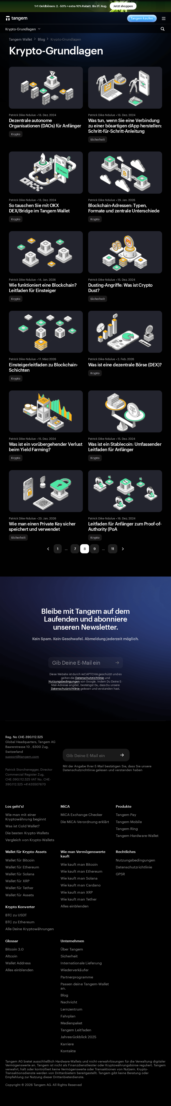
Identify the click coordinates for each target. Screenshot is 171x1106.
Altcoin (11, 955)
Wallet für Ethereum (22, 866)
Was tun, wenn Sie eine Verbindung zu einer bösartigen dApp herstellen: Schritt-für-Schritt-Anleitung (125, 126)
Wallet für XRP (17, 880)
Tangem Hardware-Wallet (137, 835)
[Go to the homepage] (16, 18)
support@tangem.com (22, 756)
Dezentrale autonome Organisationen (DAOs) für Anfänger (45, 123)
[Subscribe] (117, 662)
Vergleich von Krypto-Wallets (29, 839)
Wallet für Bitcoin (20, 859)
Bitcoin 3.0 (14, 948)
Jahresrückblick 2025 (78, 1036)
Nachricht (69, 1001)
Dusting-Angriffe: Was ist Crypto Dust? (120, 287)
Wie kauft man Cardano (81, 884)
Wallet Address (18, 962)
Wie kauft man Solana (79, 878)
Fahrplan (68, 1015)
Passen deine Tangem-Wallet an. (85, 985)
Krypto (15, 134)
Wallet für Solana (19, 873)
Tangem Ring (127, 828)
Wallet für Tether (19, 887)
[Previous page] (48, 548)
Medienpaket (72, 1022)
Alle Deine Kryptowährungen (29, 928)
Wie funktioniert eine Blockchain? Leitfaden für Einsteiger (42, 287)
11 (112, 549)
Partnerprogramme (77, 976)
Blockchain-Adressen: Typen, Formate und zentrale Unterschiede (123, 208)
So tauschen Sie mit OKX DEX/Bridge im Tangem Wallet (39, 208)
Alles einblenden (75, 905)
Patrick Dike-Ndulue (22, 114)
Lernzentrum (72, 1008)
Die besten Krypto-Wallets (27, 832)
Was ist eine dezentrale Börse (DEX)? (124, 364)
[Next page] (122, 548)
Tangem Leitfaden (76, 1029)
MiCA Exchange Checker (81, 814)
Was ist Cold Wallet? (22, 825)
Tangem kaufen (142, 18)
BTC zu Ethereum (20, 921)
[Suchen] (162, 28)
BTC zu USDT (16, 914)
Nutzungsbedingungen (64, 681)
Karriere (67, 1043)
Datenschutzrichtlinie (89, 677)
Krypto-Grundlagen (20, 28)
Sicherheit (97, 139)
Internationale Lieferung (81, 962)
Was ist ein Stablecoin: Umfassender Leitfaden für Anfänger (124, 446)
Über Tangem (72, 948)
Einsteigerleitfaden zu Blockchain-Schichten (43, 367)
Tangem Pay (126, 814)
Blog (64, 994)
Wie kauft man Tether (79, 898)
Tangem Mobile (129, 821)
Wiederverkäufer (75, 969)
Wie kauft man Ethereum (81, 871)
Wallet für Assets (19, 894)
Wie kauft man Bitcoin (79, 864)
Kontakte (68, 1050)
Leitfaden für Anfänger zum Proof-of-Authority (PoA (124, 526)
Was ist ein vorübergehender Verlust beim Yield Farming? (45, 446)
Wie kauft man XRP (77, 892)
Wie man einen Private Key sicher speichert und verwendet (42, 526)
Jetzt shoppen (123, 6)
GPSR (120, 873)
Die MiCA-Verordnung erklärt (85, 821)
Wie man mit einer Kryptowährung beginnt (25, 816)
